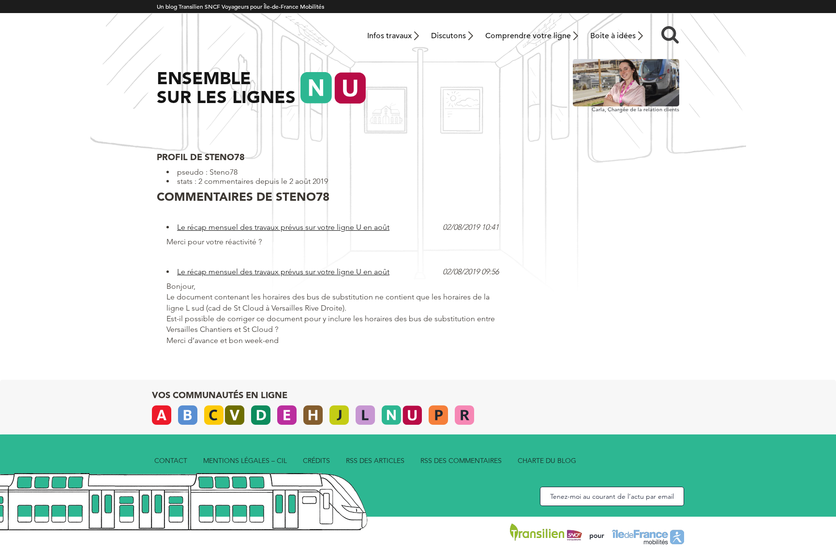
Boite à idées (613, 36)
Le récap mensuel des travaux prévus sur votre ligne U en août (283, 227)
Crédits (316, 460)
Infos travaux (389, 36)
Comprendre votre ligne (528, 36)
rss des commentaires (461, 460)
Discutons (448, 36)
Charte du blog (547, 460)
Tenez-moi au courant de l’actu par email (612, 496)
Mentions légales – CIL (245, 460)
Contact (170, 460)
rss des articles (375, 460)
